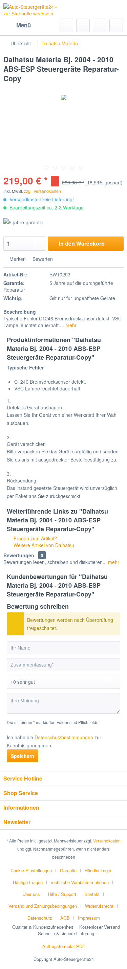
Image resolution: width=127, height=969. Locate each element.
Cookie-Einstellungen (31, 870)
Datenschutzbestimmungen (64, 737)
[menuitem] (17, 25)
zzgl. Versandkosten (42, 191)
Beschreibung (19, 311)
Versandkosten (107, 840)
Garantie (68, 870)
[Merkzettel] (83, 25)
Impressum (89, 918)
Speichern (22, 755)
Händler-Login (98, 870)
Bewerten (42, 258)
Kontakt (92, 894)
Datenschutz (39, 918)
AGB (65, 918)
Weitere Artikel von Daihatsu (43, 545)
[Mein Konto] (99, 25)
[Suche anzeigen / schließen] (66, 25)
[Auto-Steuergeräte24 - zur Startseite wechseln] (33, 9)
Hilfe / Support (62, 894)
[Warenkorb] (116, 25)
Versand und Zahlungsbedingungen (42, 906)
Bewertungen (18, 555)
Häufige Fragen (28, 882)
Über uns (31, 894)
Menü (23, 25)
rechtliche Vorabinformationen (80, 882)
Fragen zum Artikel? (34, 538)
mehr (70, 325)
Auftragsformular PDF (63, 946)
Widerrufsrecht (99, 906)
